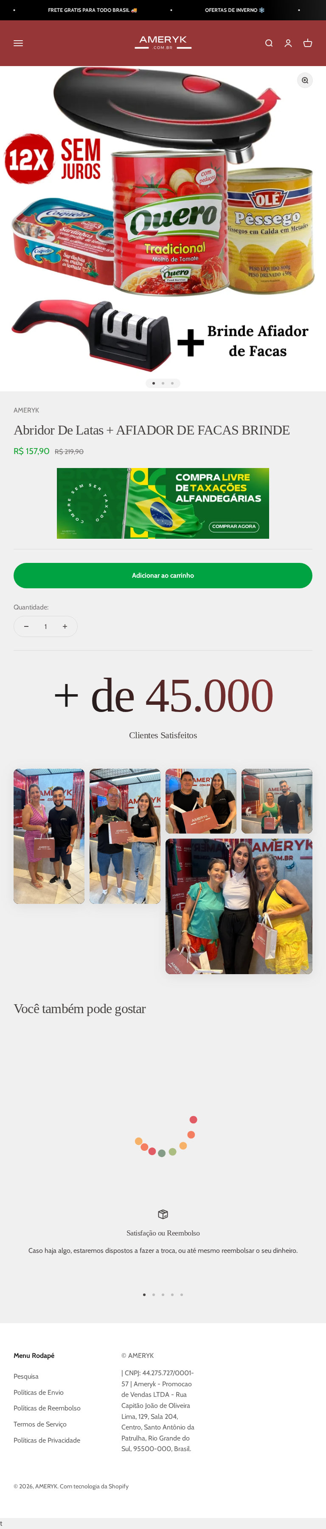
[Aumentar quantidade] (65, 626)
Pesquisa (26, 1376)
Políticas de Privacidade (47, 1440)
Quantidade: (31, 607)
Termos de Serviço (40, 1424)
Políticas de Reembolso (47, 1408)
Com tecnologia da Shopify (94, 1486)
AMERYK (26, 410)
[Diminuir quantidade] (26, 626)
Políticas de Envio (39, 1392)
